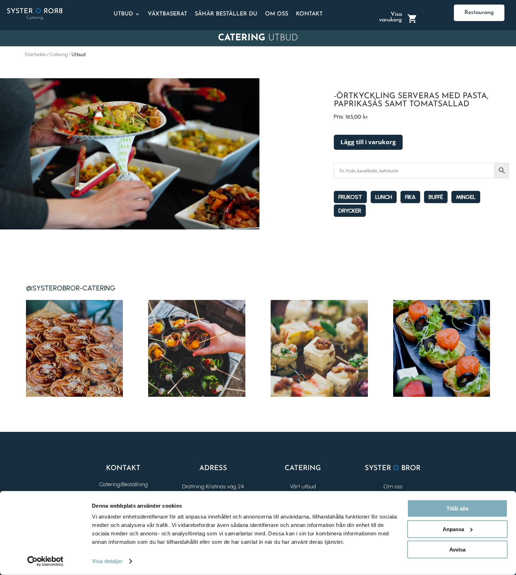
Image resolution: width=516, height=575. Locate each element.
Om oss (276, 14)
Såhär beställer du (226, 14)
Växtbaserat (167, 14)
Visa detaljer (107, 561)
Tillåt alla (457, 509)
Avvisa (457, 550)
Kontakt (309, 14)
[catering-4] (441, 395)
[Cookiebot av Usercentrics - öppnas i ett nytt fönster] (45, 561)
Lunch (383, 197)
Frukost (350, 197)
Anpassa (453, 529)
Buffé (436, 197)
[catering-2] (196, 395)
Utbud (123, 14)
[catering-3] (319, 395)
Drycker (349, 210)
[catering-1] (74, 395)
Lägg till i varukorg (368, 142)
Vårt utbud (303, 486)
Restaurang (479, 12)
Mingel (466, 197)
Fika (410, 197)
